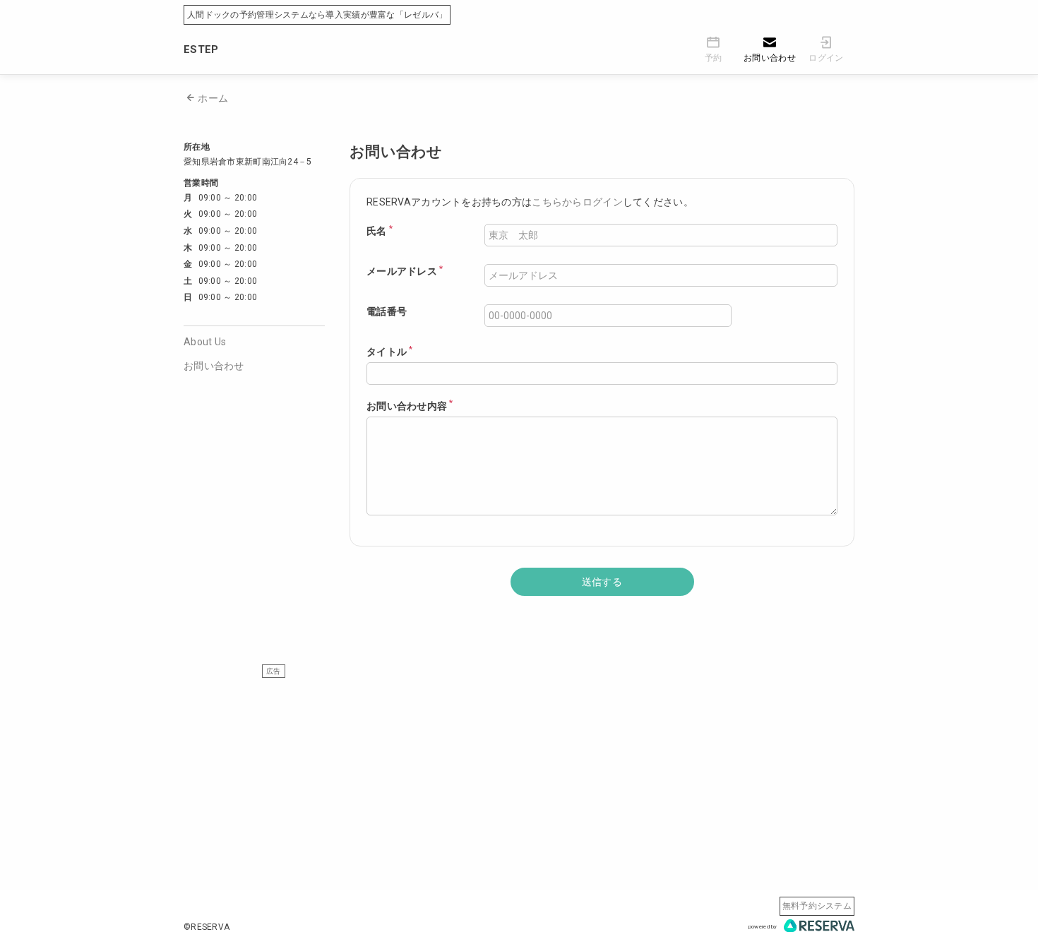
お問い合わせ (214, 365)
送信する (602, 581)
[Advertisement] (519, 777)
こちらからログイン (577, 202)
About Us (205, 341)
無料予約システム (817, 906)
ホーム (213, 98)
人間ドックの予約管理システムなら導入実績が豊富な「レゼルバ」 (317, 15)
